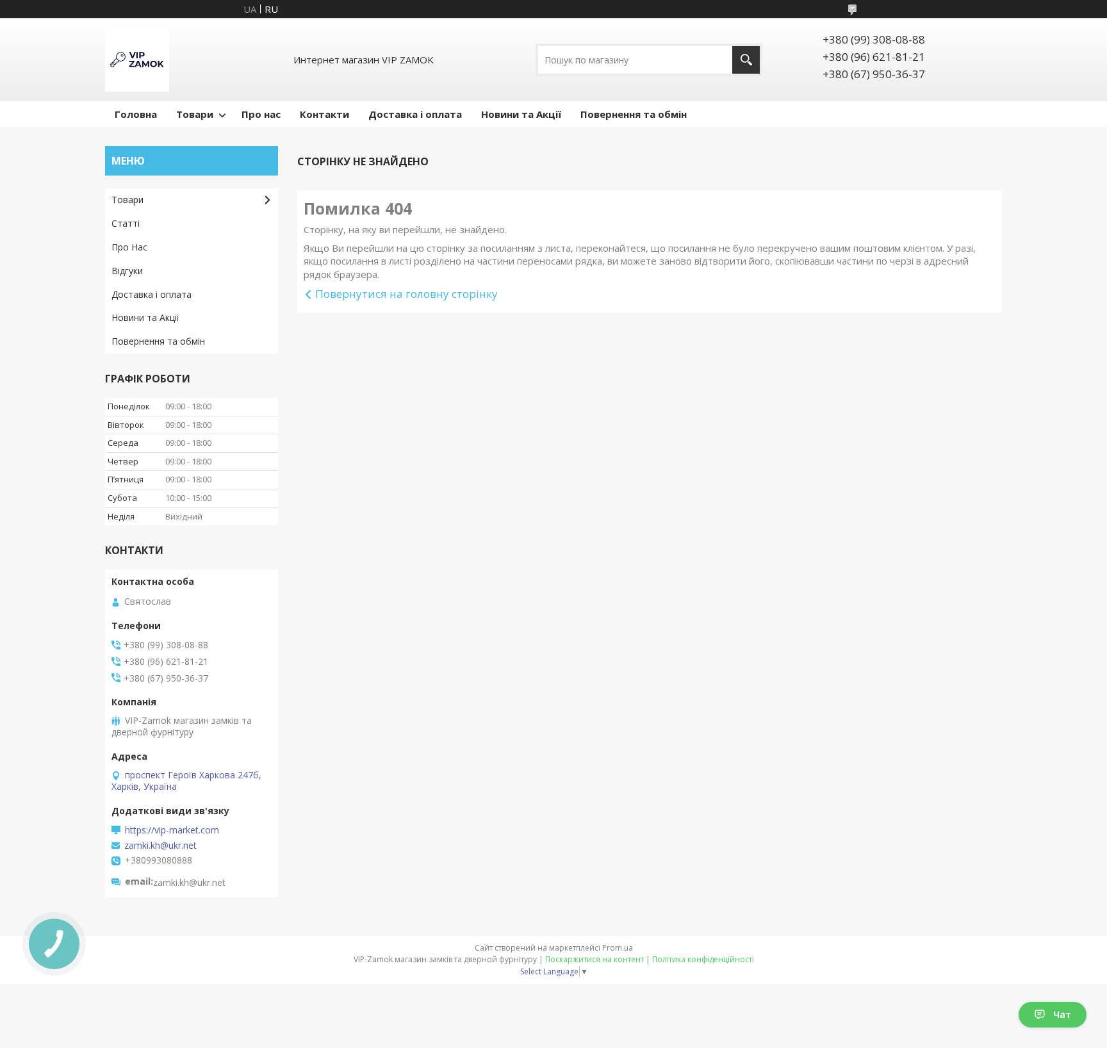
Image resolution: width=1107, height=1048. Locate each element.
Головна (136, 114)
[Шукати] (746, 60)
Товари (194, 114)
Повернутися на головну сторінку (406, 293)
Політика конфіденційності (703, 959)
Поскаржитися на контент (594, 959)
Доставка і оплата (415, 114)
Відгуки (127, 271)
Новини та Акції (521, 114)
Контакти (324, 114)
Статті (125, 223)
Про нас (261, 114)
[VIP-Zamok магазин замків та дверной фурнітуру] (137, 60)
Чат (1062, 1014)
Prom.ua (617, 947)
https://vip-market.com (172, 830)
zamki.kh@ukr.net (160, 845)
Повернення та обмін (633, 114)
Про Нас (129, 247)
